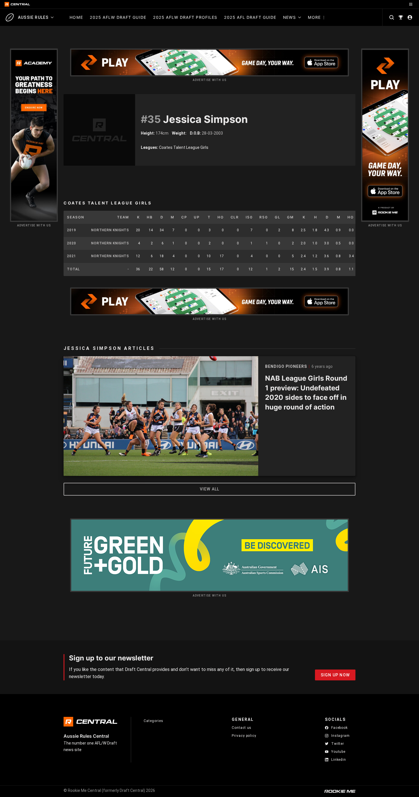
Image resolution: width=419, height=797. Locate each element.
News (289, 17)
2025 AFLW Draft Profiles (185, 17)
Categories (153, 721)
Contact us (241, 728)
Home (76, 17)
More (314, 17)
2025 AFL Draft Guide (250, 17)
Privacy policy (244, 735)
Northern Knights (110, 230)
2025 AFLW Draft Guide (118, 17)
